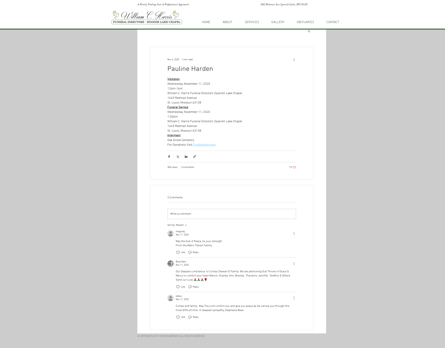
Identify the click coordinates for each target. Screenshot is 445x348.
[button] (332, 22)
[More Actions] (294, 233)
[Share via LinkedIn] (186, 156)
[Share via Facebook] (169, 156)
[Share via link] (194, 156)
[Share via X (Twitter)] (177, 156)
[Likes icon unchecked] (178, 252)
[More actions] (294, 59)
